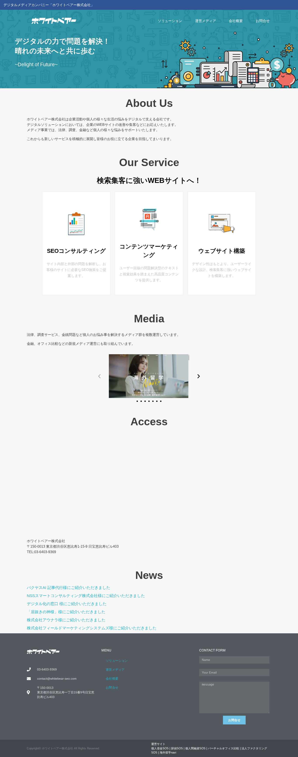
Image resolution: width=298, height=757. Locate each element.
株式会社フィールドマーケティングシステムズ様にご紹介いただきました (91, 628)
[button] (99, 376)
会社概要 (236, 20)
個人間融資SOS (195, 748)
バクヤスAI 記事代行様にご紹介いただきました (68, 587)
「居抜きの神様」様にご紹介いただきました (66, 612)
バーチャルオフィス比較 (223, 748)
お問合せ (263, 20)
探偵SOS (177, 748)
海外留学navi (168, 752)
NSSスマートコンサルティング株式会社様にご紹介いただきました (86, 596)
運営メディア (205, 20)
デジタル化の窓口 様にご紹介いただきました (66, 604)
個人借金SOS (160, 748)
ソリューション (170, 20)
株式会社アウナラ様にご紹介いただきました (66, 620)
